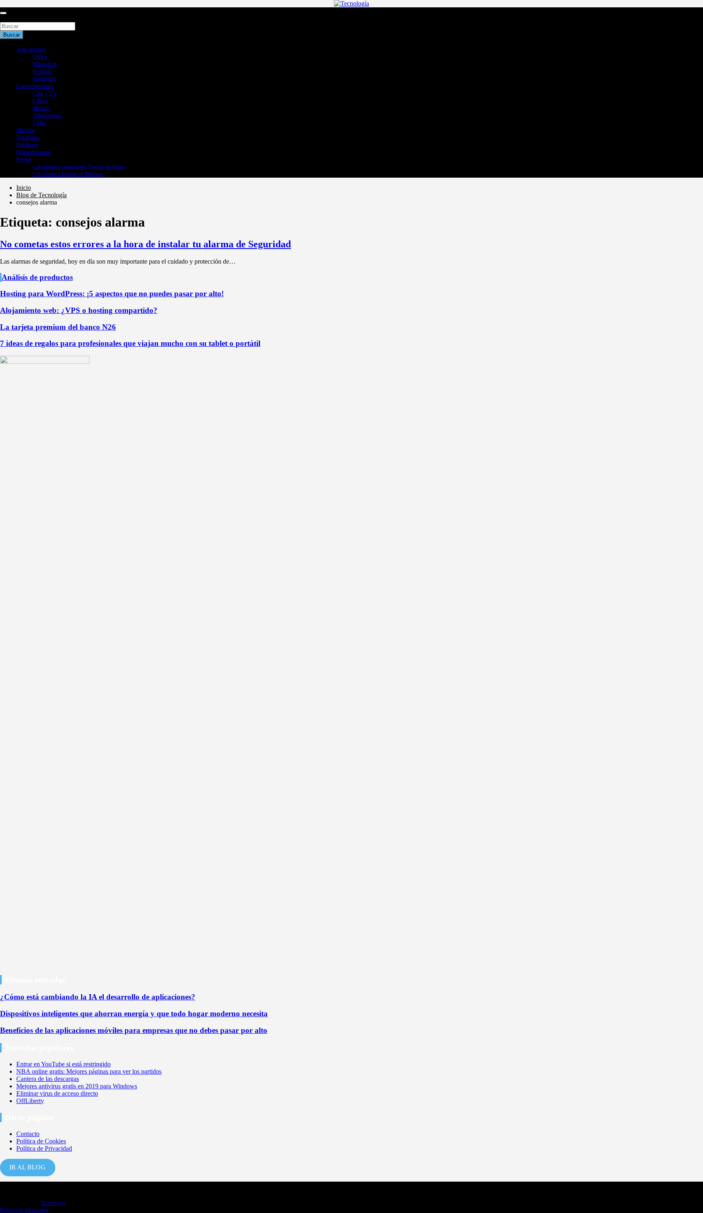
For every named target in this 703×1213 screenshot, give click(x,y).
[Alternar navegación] (3, 13)
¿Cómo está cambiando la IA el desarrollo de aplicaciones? (97, 997)
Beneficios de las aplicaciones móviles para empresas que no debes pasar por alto (133, 1030)
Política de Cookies (41, 1141)
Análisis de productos (37, 277)
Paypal (24, 159)
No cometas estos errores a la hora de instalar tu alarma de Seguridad (145, 244)
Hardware (27, 145)
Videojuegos (47, 115)
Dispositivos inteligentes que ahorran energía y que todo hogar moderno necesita (134, 1013)
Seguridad (44, 79)
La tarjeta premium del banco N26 (58, 327)
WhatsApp (45, 64)
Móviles (25, 130)
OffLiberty (30, 1100)
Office (40, 57)
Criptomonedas (33, 152)
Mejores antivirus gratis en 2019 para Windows (76, 1086)
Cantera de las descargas (47, 1078)
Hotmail (42, 71)
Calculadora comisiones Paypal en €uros (79, 167)
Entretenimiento (34, 86)
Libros (40, 101)
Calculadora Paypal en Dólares (68, 174)
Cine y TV (45, 93)
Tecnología (53, 1203)
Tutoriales (27, 137)
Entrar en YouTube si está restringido (63, 1064)
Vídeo (39, 123)
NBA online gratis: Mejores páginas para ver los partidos (89, 1071)
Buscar (9, 18)
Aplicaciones (31, 49)
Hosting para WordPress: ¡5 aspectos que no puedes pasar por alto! (112, 293)
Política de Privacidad (44, 1148)
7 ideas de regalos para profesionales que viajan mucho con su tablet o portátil (130, 343)
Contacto (27, 1133)
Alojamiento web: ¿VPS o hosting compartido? (78, 310)
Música (41, 108)
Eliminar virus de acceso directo (57, 1093)
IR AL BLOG (27, 1167)
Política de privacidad (24, 1209)
